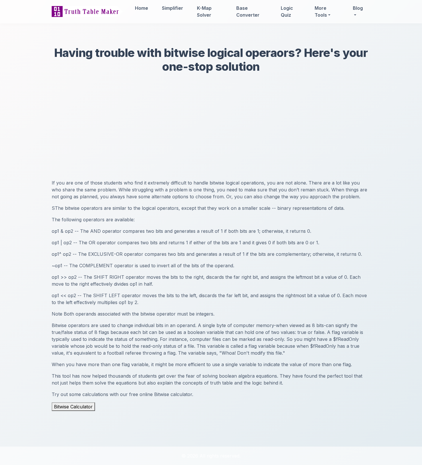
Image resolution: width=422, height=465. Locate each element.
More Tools (321, 11)
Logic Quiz (287, 11)
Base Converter (248, 11)
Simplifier (172, 8)
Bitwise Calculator (73, 407)
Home (141, 8)
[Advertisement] (211, 136)
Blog (358, 8)
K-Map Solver (204, 11)
